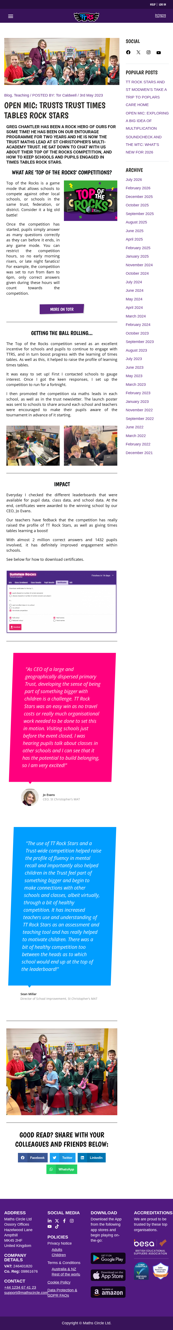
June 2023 (134, 367)
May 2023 (134, 376)
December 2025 (139, 197)
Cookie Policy (58, 1282)
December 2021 (139, 453)
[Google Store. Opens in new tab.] (108, 1258)
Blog (8, 95)
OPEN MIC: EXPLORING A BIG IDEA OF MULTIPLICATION (147, 120)
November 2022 (139, 410)
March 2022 (136, 436)
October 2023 (137, 333)
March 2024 (136, 316)
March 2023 (136, 384)
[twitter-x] (58, 1221)
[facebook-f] (65, 1221)
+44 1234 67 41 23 (20, 1287)
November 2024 (139, 265)
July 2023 (134, 359)
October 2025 (137, 205)
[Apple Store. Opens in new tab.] (108, 1275)
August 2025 (136, 222)
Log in (162, 4)
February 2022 (138, 444)
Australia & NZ (64, 1269)
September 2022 (140, 419)
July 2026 (134, 180)
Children (59, 1255)
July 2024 (134, 282)
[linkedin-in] (50, 1221)
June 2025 (134, 231)
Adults (57, 1250)
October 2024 (137, 273)
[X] (138, 53)
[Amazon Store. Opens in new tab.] (108, 1292)
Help (152, 4)
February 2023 (138, 393)
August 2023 (136, 350)
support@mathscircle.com (26, 1293)
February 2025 (138, 248)
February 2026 (138, 188)
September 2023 (140, 342)
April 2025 (134, 239)
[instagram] (73, 1221)
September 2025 (140, 214)
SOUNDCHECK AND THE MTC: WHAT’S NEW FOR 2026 (144, 144)
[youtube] (50, 1226)
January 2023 (137, 401)
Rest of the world (66, 1274)
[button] (33, 1157)
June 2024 (134, 290)
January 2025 (137, 256)
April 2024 (134, 307)
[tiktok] (57, 1226)
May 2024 (134, 299)
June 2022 (134, 427)
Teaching (21, 95)
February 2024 (138, 325)
